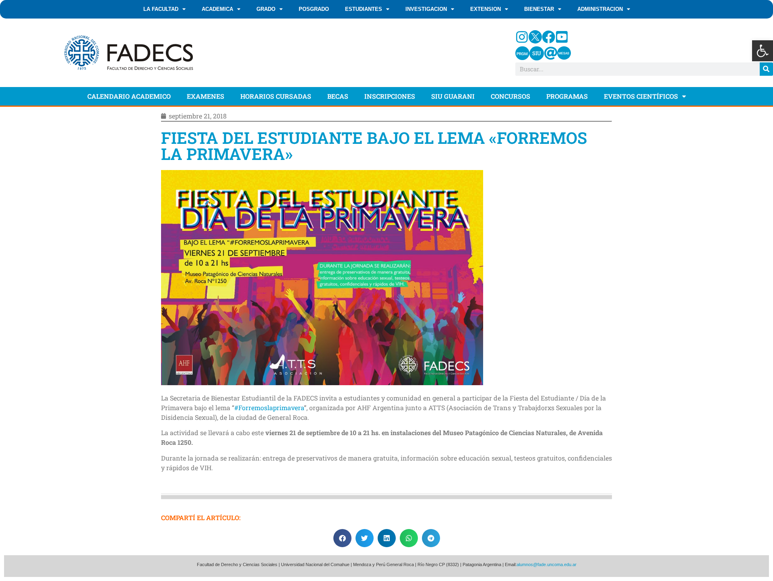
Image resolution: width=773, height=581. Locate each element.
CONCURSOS (510, 96)
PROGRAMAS (567, 96)
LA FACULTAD (160, 9)
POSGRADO (314, 9)
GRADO (265, 9)
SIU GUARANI (453, 96)
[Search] (766, 69)
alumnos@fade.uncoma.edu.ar (547, 564)
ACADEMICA (217, 9)
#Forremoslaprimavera (269, 407)
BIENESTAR (539, 9)
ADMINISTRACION (600, 9)
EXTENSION (485, 9)
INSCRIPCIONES (389, 96)
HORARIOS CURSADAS (275, 96)
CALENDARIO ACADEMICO (129, 96)
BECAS (337, 96)
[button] (762, 50)
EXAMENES (205, 96)
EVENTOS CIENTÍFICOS (641, 96)
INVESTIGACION (426, 9)
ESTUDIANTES (363, 9)
